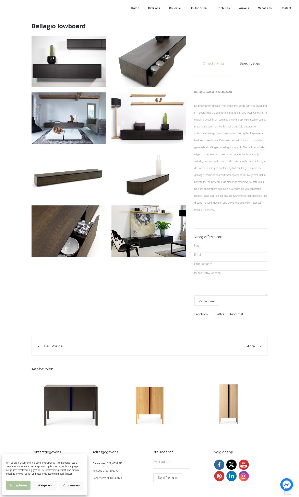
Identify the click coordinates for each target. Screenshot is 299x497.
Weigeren (45, 485)
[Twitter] (231, 468)
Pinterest (236, 314)
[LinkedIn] (231, 480)
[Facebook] (219, 468)
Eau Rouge (53, 346)
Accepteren (18, 485)
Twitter (219, 314)
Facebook (201, 314)
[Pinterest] (219, 480)
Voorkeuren (71, 485)
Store (250, 346)
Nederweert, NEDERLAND (107, 477)
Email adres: (161, 462)
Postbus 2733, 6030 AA (106, 470)
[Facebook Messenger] (286, 484)
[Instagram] (244, 480)
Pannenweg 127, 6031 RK (107, 463)
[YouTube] (244, 468)
